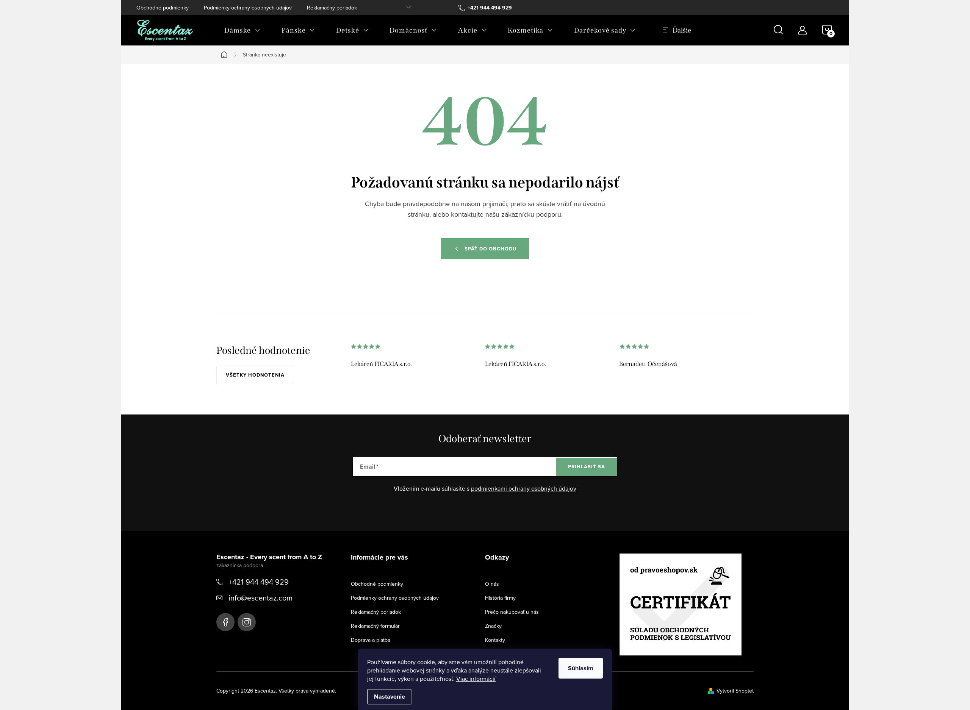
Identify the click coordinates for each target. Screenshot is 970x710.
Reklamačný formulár (375, 626)
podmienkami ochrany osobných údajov (523, 488)
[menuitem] (242, 30)
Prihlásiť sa (586, 466)
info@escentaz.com (260, 597)
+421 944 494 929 (258, 581)
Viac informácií (476, 678)
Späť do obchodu (490, 248)
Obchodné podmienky (162, 7)
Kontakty (495, 639)
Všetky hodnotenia (255, 374)
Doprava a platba (370, 640)
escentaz (225, 622)
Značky (493, 625)
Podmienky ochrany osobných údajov (248, 7)
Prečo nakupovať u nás (512, 611)
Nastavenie (389, 696)
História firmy (500, 597)
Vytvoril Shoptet (735, 690)
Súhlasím (580, 668)
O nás (492, 583)
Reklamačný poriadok (332, 7)
